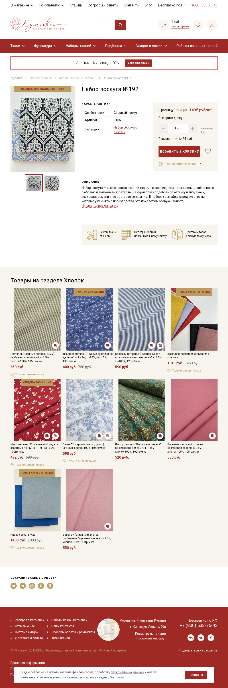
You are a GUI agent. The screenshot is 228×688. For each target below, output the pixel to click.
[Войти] (212, 25)
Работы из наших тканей (197, 46)
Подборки (113, 46)
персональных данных (127, 672)
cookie (89, 672)
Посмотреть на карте (150, 633)
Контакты (131, 5)
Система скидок (26, 632)
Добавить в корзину (179, 151)
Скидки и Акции (149, 46)
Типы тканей (60, 638)
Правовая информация (27, 663)
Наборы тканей (78, 46)
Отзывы (76, 5)
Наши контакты (62, 626)
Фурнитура (43, 46)
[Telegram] (22, 586)
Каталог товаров (40, 78)
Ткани (15, 46)
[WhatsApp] (32, 586)
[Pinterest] (41, 586)
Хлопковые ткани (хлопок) (77, 78)
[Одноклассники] (50, 586)
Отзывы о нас (25, 626)
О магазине (19, 5)
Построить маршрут (151, 638)
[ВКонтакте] (13, 586)
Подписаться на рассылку (198, 650)
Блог (148, 5)
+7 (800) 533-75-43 (202, 5)
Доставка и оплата (29, 638)
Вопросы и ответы (103, 5)
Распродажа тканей (30, 620)
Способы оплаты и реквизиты (73, 632)
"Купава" (16, 78)
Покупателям (49, 5)
